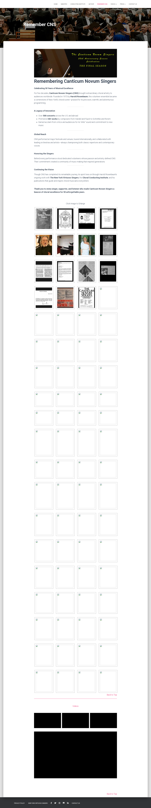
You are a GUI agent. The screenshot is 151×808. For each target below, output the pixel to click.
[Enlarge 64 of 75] (50, 621)
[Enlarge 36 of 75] (114, 414)
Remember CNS (102, 4)
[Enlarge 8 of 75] (114, 238)
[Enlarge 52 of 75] (50, 543)
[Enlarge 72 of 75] (50, 673)
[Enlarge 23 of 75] (93, 342)
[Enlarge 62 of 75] (93, 596)
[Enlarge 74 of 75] (93, 673)
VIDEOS (113, 4)
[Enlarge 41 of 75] (50, 463)
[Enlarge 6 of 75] (71, 238)
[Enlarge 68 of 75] (50, 647)
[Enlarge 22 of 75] (71, 342)
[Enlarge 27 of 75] (93, 369)
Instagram (59, 803)
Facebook (51, 803)
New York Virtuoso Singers (38, 803)
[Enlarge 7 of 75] (93, 238)
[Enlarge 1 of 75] (50, 212)
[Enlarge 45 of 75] (71, 486)
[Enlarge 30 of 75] (71, 395)
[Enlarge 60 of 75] (50, 596)
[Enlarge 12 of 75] (114, 264)
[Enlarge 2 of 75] (71, 212)
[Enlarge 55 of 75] (114, 543)
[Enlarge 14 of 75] (71, 291)
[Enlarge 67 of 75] (114, 621)
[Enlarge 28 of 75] (114, 369)
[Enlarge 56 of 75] (50, 569)
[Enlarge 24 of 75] (114, 342)
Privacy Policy (19, 803)
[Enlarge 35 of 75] (93, 414)
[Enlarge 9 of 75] (50, 264)
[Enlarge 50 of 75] (93, 517)
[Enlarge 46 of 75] (93, 486)
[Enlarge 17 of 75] (50, 316)
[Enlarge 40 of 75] (114, 432)
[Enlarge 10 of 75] (71, 264)
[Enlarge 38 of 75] (71, 432)
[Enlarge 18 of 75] (71, 316)
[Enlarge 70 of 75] (93, 647)
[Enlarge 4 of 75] (114, 212)
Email (64, 803)
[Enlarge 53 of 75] (71, 543)
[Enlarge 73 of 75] (71, 673)
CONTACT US (133, 4)
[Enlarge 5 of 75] (50, 238)
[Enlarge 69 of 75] (71, 647)
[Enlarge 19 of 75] (93, 316)
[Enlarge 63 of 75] (114, 596)
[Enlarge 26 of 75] (71, 369)
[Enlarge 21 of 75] (50, 342)
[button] (116, 4)
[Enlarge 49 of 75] (71, 517)
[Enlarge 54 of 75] (93, 543)
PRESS (122, 4)
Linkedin (68, 803)
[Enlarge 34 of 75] (71, 414)
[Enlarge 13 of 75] (50, 291)
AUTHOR (91, 4)
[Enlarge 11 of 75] (93, 264)
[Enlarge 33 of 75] (50, 414)
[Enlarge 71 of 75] (114, 647)
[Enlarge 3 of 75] (93, 212)
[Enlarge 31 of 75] (93, 395)
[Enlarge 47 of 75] (114, 486)
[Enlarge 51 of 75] (114, 517)
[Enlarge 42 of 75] (71, 463)
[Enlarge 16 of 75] (114, 290)
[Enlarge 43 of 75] (93, 463)
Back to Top (112, 695)
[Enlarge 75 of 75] (114, 673)
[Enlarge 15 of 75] (93, 291)
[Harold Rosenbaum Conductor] (23, 4)
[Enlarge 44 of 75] (114, 463)
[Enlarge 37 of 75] (50, 432)
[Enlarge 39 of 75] (93, 432)
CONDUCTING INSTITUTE (77, 4)
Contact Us (76, 803)
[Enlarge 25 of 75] (50, 369)
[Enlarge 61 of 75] (71, 596)
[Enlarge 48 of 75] (50, 517)
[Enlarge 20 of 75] (114, 316)
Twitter (55, 803)
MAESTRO (64, 4)
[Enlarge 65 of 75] (71, 621)
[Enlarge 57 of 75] (71, 569)
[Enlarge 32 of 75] (114, 395)
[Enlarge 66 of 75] (93, 621)
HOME (56, 4)
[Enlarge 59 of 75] (114, 569)
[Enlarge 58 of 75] (93, 569)
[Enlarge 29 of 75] (50, 395)
